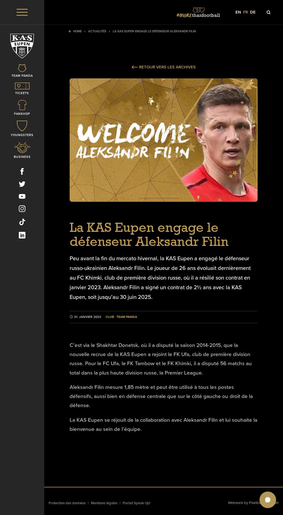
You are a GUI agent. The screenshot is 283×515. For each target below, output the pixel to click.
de (253, 12)
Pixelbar (255, 503)
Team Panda (126, 317)
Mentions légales (104, 503)
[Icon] (268, 12)
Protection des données (67, 503)
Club (110, 317)
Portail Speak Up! (136, 503)
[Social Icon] (22, 172)
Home (77, 31)
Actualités (97, 31)
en (238, 12)
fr (245, 12)
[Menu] (22, 12)
